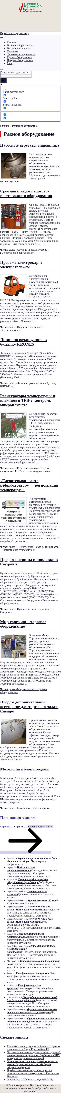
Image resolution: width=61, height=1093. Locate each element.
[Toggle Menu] (1, 37)
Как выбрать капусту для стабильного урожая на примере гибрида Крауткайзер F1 (33, 1048)
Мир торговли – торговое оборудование (23, 624)
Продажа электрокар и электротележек (21, 264)
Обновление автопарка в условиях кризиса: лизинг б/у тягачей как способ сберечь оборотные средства (32, 1064)
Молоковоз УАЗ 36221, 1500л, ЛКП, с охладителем (30, 908)
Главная (11, 42)
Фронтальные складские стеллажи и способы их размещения (32, 1011)
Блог (9, 63)
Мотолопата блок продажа (24, 769)
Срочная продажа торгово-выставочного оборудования (26, 193)
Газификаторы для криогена (33, 973)
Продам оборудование (20, 60)
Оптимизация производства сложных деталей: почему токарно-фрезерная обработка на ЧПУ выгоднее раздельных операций (34, 1055)
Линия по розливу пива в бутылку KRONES (23, 341)
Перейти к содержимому (14, 33)
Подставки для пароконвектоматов (21, 869)
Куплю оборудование (19, 57)
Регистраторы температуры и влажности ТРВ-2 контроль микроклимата (27, 400)
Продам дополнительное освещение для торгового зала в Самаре (29, 706)
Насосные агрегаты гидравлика (29, 145)
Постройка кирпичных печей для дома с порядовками (32, 999)
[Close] (1, 69)
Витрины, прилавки (18, 48)
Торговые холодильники (21, 54)
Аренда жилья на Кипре (41, 900)
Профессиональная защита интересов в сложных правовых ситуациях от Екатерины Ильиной (33, 1073)
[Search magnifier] (3, 80)
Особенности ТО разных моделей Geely (30, 1079)
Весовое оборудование (20, 45)
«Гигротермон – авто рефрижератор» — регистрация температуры (29, 485)
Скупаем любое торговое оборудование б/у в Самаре (27, 881)
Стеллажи (12, 51)
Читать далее (24, 251)
